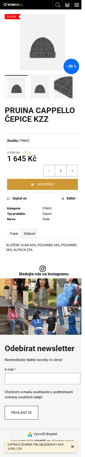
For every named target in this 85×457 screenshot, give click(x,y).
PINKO (25, 140)
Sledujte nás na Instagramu (44, 274)
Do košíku (45, 184)
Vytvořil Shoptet (45, 434)
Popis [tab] (14, 233)
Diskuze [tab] (29, 233)
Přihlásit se (21, 413)
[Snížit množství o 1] (49, 170)
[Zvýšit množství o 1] (72, 170)
